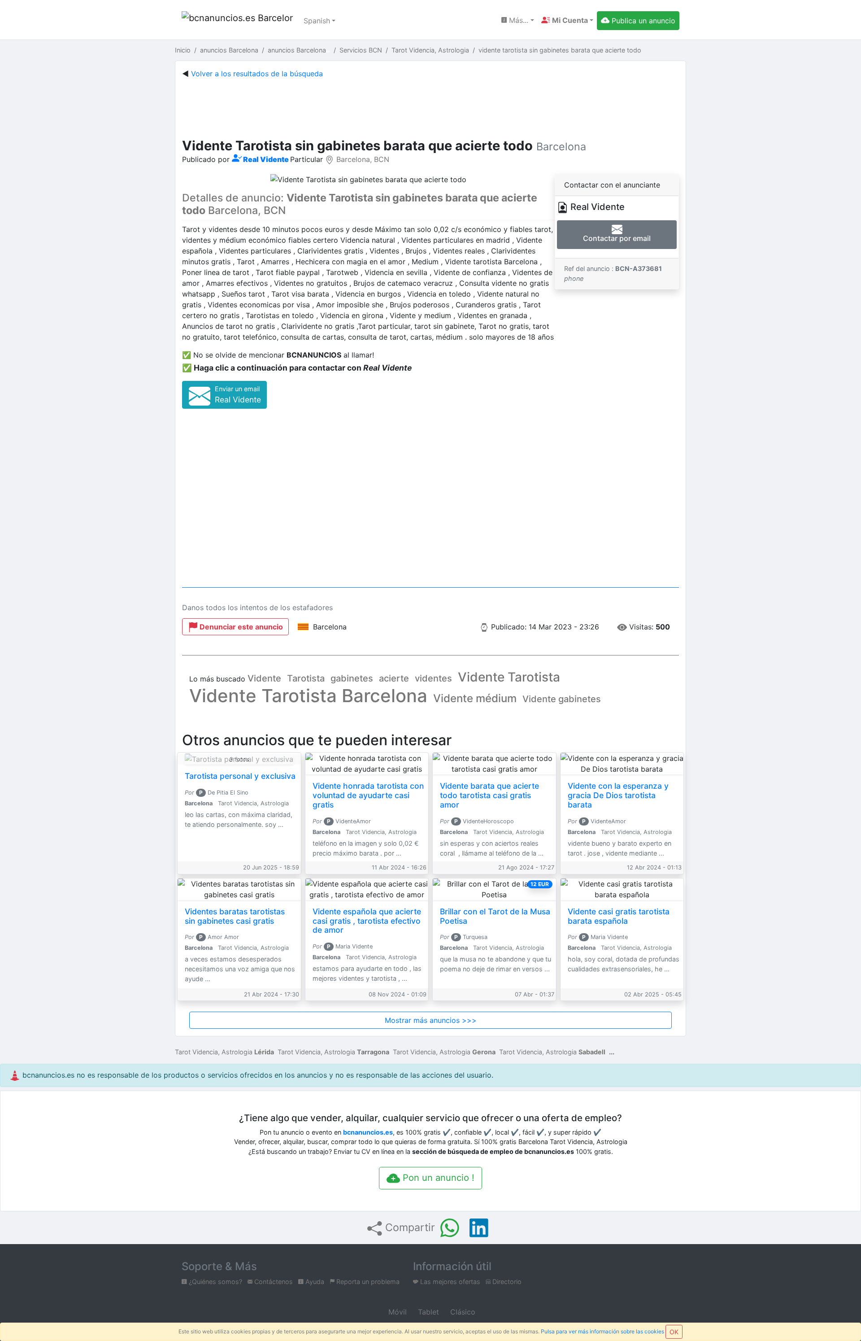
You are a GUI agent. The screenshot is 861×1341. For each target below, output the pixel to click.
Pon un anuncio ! (437, 1177)
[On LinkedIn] (479, 1228)
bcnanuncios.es (368, 1132)
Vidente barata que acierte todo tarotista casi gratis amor (489, 795)
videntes (433, 678)
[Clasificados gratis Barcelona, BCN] (237, 20)
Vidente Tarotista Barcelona (308, 696)
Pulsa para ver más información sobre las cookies (602, 1331)
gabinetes (351, 678)
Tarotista (306, 678)
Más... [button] (517, 20)
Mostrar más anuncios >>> (431, 1020)
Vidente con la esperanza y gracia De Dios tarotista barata (618, 795)
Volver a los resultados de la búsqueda (257, 73)
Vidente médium (475, 698)
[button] (567, 20)
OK (674, 1332)
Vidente (264, 678)
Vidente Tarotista (509, 677)
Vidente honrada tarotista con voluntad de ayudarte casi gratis (368, 795)
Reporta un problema (367, 1281)
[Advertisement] (430, 106)
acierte (394, 678)
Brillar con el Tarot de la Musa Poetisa (495, 916)
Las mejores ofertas (449, 1281)
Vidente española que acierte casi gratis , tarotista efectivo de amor (367, 921)
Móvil (396, 1311)
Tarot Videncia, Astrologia (224, 1052)
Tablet (427, 1311)
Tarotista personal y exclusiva (240, 776)
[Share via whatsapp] (450, 1228)
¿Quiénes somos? (214, 1281)
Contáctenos (272, 1281)
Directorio (506, 1281)
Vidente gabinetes (561, 699)
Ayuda (314, 1281)
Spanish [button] (317, 20)
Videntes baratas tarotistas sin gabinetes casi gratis (235, 916)
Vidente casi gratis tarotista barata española (619, 916)
